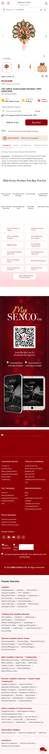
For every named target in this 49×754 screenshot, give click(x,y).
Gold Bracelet (33, 596)
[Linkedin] (23, 537)
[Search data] (4, 9)
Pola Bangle (5, 628)
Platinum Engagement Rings (11, 717)
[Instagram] (14, 537)
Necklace (20, 590)
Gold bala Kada (18, 698)
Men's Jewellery (7, 663)
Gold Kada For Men (8, 606)
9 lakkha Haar (21, 722)
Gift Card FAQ (29, 477)
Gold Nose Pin (22, 606)
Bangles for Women (8, 690)
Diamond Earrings (37, 641)
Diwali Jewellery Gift (8, 733)
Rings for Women (26, 684)
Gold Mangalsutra (7, 590)
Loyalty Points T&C (31, 466)
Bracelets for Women (9, 692)
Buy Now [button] (36, 122)
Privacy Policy (6, 477)
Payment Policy (6, 469)
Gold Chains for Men (8, 625)
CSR (2, 504)
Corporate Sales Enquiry (9, 474)
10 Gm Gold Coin (7, 722)
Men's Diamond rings (29, 660)
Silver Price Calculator (8, 519)
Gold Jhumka (30, 695)
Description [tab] (7, 145)
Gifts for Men (6, 719)
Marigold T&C (30, 471)
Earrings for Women (29, 687)
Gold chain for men (8, 668)
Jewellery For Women (9, 684)
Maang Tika (5, 698)
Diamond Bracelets (8, 649)
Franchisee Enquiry (31, 506)
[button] (2, 3)
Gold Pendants (6, 620)
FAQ (26, 495)
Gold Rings (22, 596)
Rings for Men (21, 663)
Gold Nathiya (30, 698)
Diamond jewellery (8, 641)
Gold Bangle (21, 604)
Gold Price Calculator (8, 522)
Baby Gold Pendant (8, 596)
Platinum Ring (33, 604)
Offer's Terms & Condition (34, 469)
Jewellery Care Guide (32, 504)
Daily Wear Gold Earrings (10, 687)
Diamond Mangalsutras (9, 647)
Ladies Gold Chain (7, 604)
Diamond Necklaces (25, 644)
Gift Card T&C (30, 474)
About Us (4, 493)
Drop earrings (6, 631)
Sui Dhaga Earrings (22, 598)
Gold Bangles (28, 622)
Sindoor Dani (18, 719)
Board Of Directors (7, 495)
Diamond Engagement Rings (11, 714)
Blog (26, 493)
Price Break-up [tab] (26, 145)
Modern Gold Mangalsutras (11, 622)
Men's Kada (32, 663)
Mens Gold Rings (24, 668)
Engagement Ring (7, 711)
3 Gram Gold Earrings (35, 722)
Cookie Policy (5, 480)
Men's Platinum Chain (9, 671)
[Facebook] (9, 537)
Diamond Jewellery (8, 593)
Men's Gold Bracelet (23, 665)
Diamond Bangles (27, 647)
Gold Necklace (20, 620)
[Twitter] (4, 537)
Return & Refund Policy (9, 471)
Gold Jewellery (31, 590)
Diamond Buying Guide (33, 509)
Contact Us (5, 466)
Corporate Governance (9, 498)
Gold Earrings (30, 617)
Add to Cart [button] (12, 122)
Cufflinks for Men (7, 665)
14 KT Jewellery (23, 593)
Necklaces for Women (28, 692)
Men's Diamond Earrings (10, 660)
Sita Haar (19, 695)
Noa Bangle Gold (7, 695)
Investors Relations (7, 501)
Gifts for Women (31, 717)
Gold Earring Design (8, 601)
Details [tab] (16, 145)
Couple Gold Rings (25, 701)
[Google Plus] (19, 537)
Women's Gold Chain (8, 701)
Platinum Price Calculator (10, 525)
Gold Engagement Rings (26, 711)
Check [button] (37, 111)
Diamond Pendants (8, 644)
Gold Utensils (31, 719)
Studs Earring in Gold (33, 628)
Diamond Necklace (25, 601)
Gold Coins (42, 733)
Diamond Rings (6, 598)
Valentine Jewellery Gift (27, 733)
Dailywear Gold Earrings (27, 625)
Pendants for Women (26, 690)
